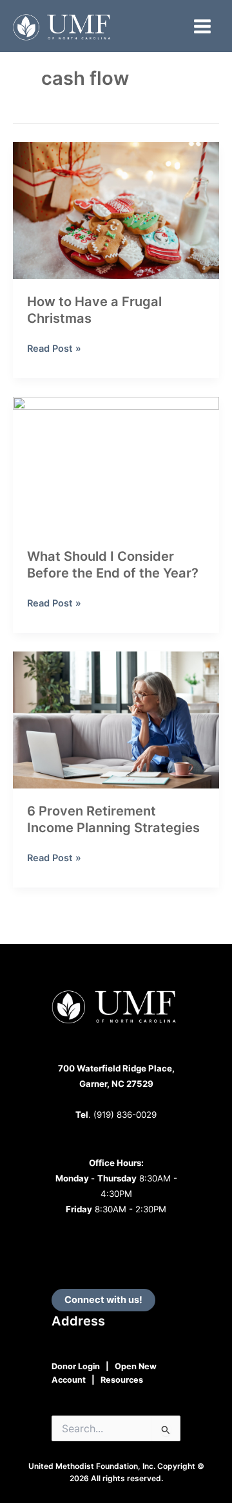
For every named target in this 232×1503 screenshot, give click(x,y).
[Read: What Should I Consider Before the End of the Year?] (116, 465)
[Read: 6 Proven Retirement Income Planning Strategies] (116, 719)
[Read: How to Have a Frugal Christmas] (116, 210)
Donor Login (76, 1366)
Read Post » (54, 349)
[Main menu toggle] (202, 26)
